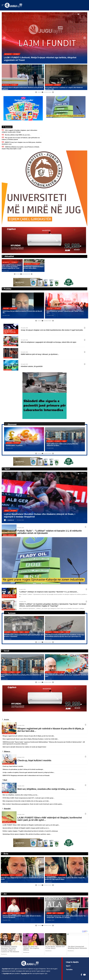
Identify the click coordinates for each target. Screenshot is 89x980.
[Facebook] (81, 975)
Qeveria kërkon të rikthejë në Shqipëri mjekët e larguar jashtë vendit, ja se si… (26, 828)
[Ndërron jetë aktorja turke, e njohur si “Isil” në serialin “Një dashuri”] (66, 910)
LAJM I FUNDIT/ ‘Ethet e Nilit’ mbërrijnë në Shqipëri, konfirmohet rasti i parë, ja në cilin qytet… (49, 818)
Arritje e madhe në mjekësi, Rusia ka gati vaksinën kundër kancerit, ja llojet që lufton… (29, 772)
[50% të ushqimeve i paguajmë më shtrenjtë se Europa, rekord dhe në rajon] (10, 341)
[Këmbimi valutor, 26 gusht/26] (10, 365)
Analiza (48, 632)
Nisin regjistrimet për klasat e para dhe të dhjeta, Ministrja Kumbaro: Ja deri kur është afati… (31, 739)
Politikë (6, 308)
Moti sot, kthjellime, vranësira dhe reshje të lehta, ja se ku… (46, 789)
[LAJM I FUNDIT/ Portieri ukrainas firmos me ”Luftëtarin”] (44, 497)
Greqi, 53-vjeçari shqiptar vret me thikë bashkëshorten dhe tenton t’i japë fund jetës (52, 330)
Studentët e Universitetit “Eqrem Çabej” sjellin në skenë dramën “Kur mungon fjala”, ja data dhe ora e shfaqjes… (22, 916)
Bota (12, 875)
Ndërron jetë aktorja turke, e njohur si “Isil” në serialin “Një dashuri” (66, 917)
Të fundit (16, 56)
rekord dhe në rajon (10, 345)
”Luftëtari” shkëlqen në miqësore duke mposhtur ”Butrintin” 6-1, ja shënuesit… (48, 592)
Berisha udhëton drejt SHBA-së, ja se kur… (18, 135)
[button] (72, 14)
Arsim (5, 913)
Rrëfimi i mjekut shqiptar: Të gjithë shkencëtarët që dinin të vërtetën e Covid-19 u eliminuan (30, 831)
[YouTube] (84, 975)
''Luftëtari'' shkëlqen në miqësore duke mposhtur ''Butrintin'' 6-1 (8, 596)
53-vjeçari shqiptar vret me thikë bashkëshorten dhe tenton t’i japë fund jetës (10, 331)
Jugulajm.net (11, 520)
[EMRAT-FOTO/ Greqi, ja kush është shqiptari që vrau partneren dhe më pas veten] (66, 870)
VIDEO (26, 632)
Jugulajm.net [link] (6, 968)
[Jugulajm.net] (13, 5)
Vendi (23, 441)
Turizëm (15, 632)
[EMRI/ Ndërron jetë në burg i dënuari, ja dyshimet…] (10, 353)
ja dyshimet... (8, 357)
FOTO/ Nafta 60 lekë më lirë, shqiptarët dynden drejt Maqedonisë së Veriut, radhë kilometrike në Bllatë (61, 444)
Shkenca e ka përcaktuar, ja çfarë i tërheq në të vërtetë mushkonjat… (23, 769)
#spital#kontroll (8, 763)
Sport (7, 513)
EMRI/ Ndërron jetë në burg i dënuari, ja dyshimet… (40, 354)
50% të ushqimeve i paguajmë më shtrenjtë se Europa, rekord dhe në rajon (48, 342)
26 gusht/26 (7, 369)
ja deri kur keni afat (9, 733)
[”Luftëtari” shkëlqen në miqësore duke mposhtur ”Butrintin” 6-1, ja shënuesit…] (9, 593)
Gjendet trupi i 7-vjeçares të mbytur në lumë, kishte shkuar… (12, 267)
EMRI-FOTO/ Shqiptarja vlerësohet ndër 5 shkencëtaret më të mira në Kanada (26, 775)
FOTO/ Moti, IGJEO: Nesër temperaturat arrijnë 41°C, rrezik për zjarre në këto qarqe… (29, 798)
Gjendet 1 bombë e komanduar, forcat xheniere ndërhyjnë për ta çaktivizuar (41, 60)
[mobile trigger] (3, 5)
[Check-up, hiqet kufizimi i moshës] (9, 759)
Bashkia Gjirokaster (8, 609)
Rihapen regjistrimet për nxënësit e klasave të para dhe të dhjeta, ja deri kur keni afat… (50, 729)
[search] (86, 5)
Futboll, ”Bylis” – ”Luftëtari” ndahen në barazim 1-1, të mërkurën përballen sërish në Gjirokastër (49, 531)
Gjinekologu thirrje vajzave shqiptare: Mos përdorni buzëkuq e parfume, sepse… (27, 834)
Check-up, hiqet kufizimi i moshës (34, 760)
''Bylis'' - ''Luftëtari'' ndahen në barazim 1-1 (9, 535)
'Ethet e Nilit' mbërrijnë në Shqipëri (9, 822)
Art (10, 913)
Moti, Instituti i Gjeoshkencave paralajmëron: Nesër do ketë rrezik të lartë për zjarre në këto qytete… (33, 804)
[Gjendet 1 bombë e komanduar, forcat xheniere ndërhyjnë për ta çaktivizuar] (44, 38)
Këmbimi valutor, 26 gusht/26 (32, 366)
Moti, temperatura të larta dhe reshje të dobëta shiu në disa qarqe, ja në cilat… (26, 801)
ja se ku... (5, 792)
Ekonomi (9, 441)
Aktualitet (8, 56)
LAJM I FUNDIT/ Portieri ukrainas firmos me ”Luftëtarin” (32, 516)
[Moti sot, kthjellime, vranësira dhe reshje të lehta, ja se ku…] (9, 788)
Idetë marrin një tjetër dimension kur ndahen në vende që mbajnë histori (24, 747)
